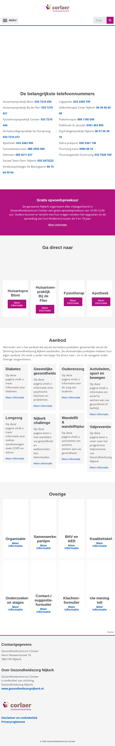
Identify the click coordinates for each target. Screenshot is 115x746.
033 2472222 (45, 160)
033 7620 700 (103, 155)
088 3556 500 (36, 149)
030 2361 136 (87, 143)
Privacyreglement (13, 722)
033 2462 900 (24, 143)
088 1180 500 (85, 119)
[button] (10, 20)
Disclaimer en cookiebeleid (19, 718)
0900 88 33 (86, 149)
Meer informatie (57, 224)
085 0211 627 (24, 155)
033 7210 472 (11, 137)
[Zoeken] (110, 20)
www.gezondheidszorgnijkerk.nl (22, 688)
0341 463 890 (95, 125)
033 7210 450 (43, 101)
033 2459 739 (82, 101)
